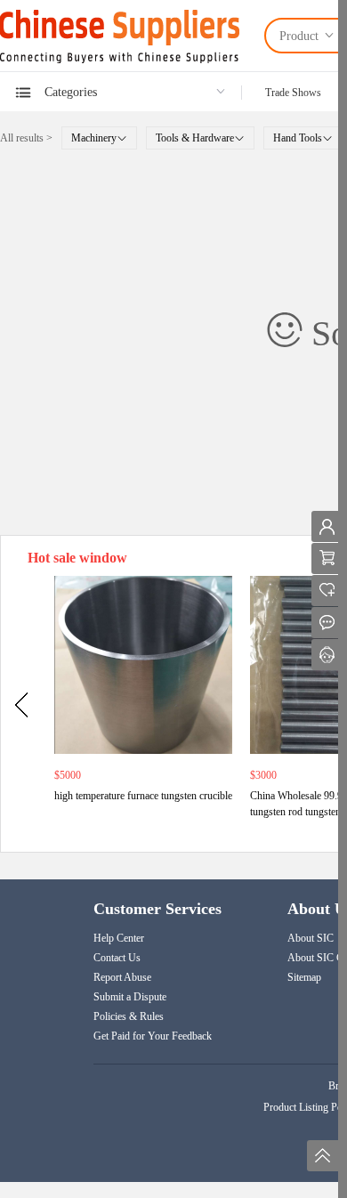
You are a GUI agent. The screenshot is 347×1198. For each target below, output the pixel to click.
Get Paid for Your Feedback (152, 1036)
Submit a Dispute (129, 997)
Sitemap (304, 977)
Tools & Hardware (195, 138)
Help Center (118, 938)
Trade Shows (293, 92)
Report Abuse (122, 977)
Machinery (94, 138)
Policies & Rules (128, 1016)
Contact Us (117, 957)
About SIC (310, 938)
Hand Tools (297, 138)
